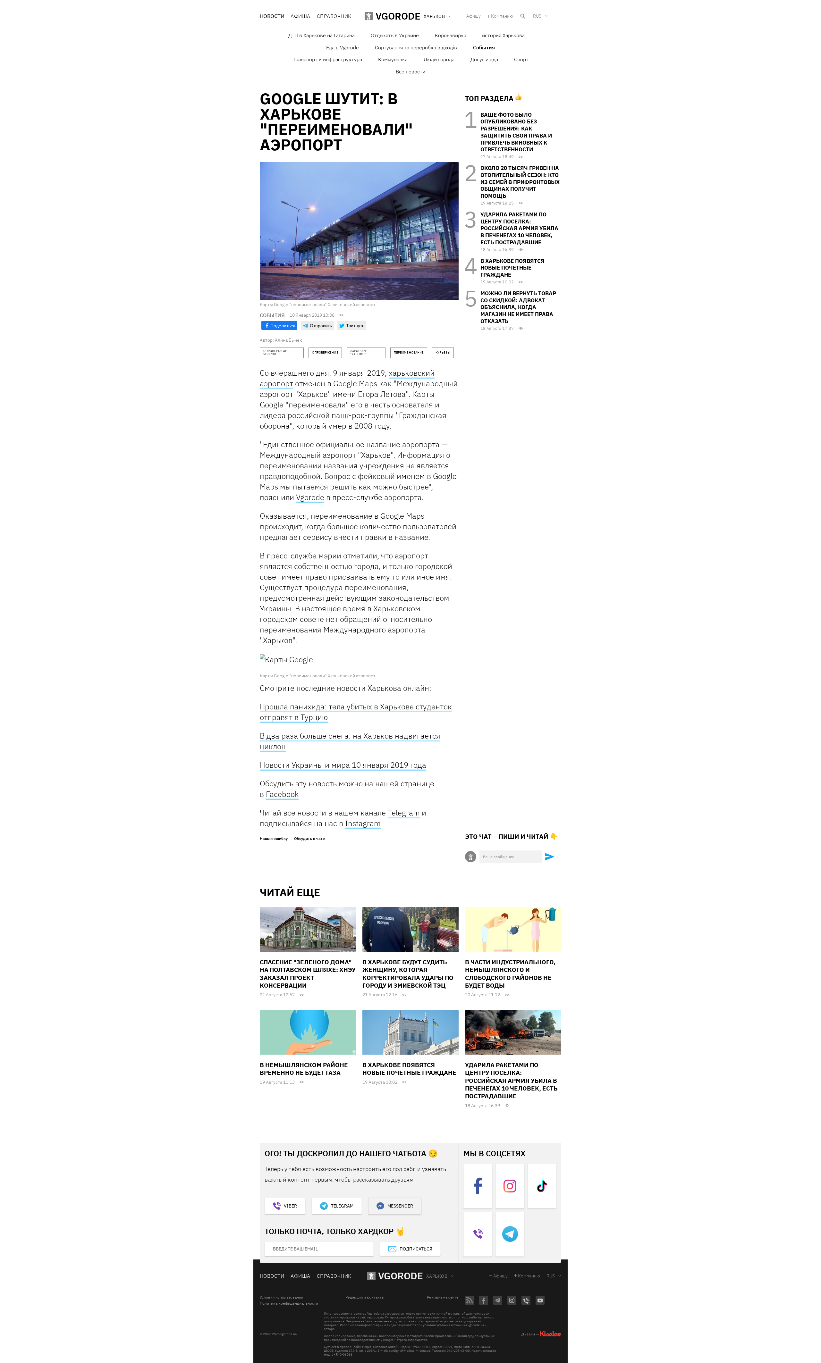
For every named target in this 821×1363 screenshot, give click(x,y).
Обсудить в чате (309, 838)
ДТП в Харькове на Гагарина (321, 35)
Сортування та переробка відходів (416, 47)
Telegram (404, 812)
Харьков (436, 1276)
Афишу (473, 16)
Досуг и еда (484, 59)
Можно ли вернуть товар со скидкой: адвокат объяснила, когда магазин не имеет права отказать (518, 307)
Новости (272, 16)
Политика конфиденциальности (289, 1303)
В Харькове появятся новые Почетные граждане (512, 268)
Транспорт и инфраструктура (327, 59)
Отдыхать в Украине (395, 35)
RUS (537, 16)
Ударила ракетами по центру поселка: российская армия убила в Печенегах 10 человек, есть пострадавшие (519, 228)
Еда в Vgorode (342, 47)
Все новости (410, 71)
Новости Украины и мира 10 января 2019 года (343, 765)
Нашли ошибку (274, 838)
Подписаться (416, 1249)
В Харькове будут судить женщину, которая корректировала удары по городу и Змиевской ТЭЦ (407, 973)
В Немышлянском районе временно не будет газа (304, 1068)
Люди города (439, 59)
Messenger (400, 1206)
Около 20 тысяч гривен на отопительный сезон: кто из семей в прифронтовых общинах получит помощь (520, 181)
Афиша (300, 16)
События (484, 47)
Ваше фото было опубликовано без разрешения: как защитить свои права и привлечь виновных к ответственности (516, 132)
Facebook (282, 794)
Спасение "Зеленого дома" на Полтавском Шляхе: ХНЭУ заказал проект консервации (308, 973)
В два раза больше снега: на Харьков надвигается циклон (350, 741)
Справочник (334, 16)
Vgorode (310, 497)
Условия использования (281, 1297)
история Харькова (503, 35)
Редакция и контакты (365, 1297)
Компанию (502, 16)
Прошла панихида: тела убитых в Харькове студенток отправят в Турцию (356, 711)
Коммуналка (393, 59)
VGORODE (400, 1275)
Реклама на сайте (443, 1297)
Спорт (521, 59)
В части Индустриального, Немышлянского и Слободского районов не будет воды (510, 973)
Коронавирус (450, 35)
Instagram (363, 823)
